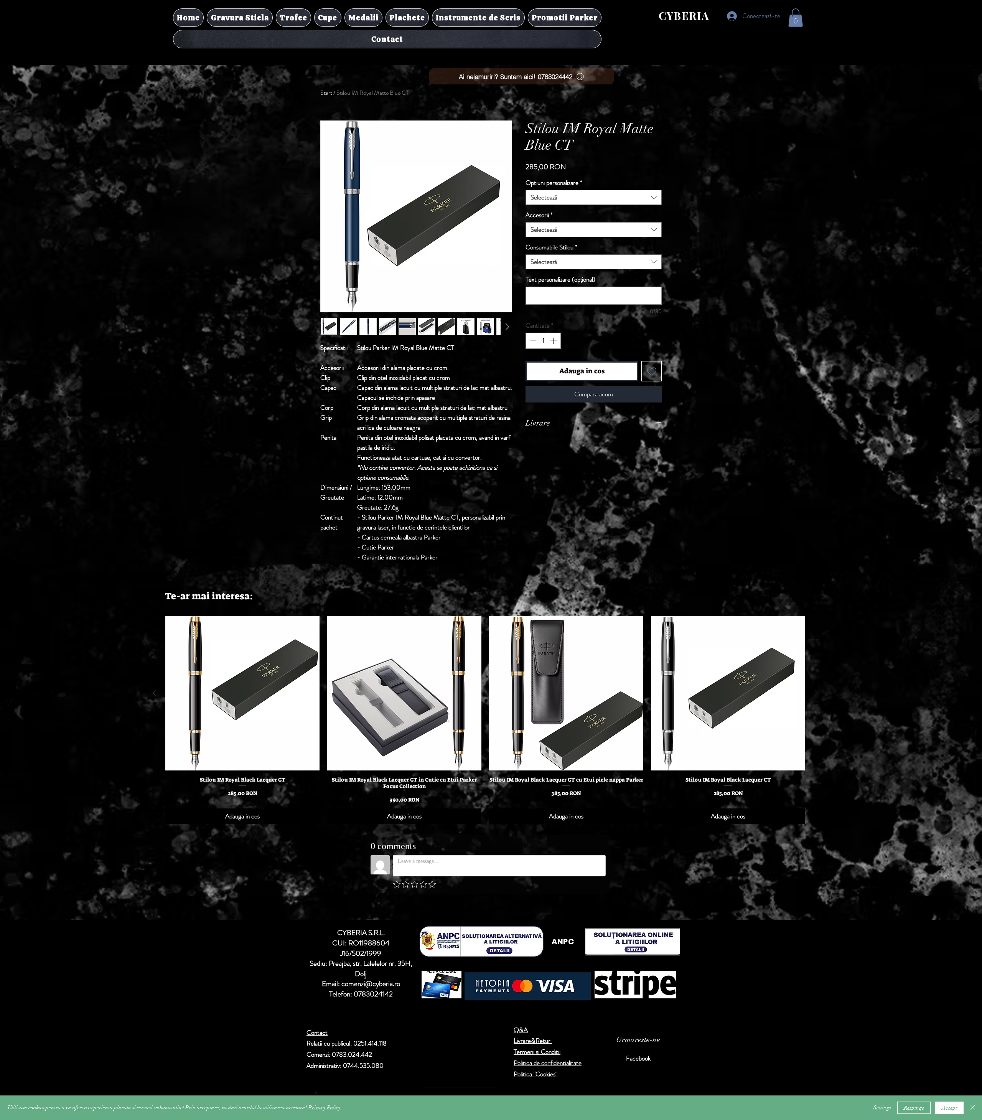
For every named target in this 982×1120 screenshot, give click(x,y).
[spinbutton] (543, 340)
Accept (949, 1108)
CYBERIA (684, 15)
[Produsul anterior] (154, 693)
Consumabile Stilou (551, 247)
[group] (485, 720)
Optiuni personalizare (554, 183)
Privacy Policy (324, 1107)
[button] (795, 17)
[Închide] (972, 1108)
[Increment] (554, 340)
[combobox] (594, 197)
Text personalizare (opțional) (560, 279)
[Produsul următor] (816, 693)
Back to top (387, 1066)
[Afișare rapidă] (242, 693)
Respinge (914, 1108)
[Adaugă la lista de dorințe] (651, 371)
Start (326, 92)
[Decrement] (532, 340)
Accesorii (539, 215)
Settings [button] (882, 1107)
